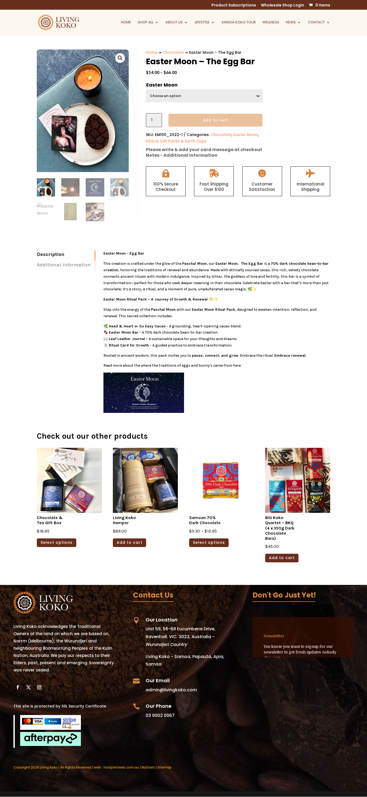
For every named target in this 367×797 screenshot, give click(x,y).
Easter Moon (162, 84)
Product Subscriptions (233, 5)
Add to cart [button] (129, 542)
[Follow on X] (28, 687)
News (291, 22)
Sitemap (164, 767)
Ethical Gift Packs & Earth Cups (176, 141)
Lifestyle (202, 22)
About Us (174, 22)
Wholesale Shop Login (282, 5)
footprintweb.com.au (121, 767)
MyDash (148, 767)
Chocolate (173, 52)
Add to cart (215, 120)
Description (50, 254)
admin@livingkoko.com (171, 690)
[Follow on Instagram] (39, 687)
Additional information (64, 265)
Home (126, 22)
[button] (120, 58)
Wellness (270, 22)
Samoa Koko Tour (239, 22)
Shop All (145, 22)
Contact (316, 22)
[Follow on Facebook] (17, 687)
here (236, 365)
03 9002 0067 (160, 715)
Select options (57, 542)
